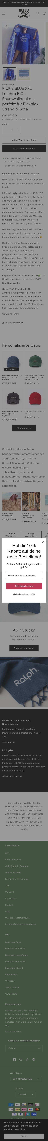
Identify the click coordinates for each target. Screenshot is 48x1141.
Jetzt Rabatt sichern (24, 586)
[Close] (43, 541)
